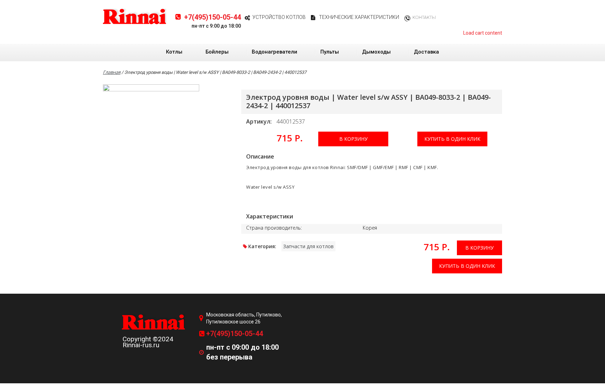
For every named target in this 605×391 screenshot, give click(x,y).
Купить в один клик (452, 138)
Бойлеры (217, 52)
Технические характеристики (359, 17)
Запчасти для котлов (308, 246)
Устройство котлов (279, 17)
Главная (111, 72)
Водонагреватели (274, 52)
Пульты (329, 52)
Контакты (424, 17)
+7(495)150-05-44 (212, 17)
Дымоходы (376, 52)
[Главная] (134, 16)
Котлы (174, 52)
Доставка (426, 52)
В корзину (353, 138)
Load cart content (482, 33)
